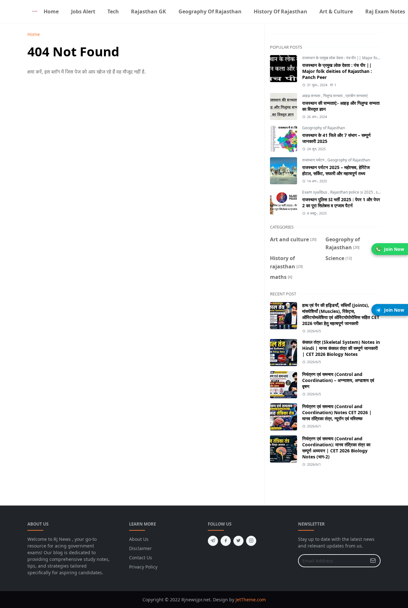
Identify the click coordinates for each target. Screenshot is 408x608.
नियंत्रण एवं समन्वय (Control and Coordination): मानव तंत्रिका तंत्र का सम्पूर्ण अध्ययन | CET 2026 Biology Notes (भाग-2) (336, 447)
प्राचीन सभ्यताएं (357, 95)
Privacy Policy (143, 567)
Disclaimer (140, 548)
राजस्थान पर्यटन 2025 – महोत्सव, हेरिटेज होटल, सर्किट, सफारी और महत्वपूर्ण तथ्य (336, 170)
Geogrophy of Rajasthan (323, 128)
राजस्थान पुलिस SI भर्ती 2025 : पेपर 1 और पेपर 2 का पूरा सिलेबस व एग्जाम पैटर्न (341, 202)
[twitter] (238, 541)
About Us (139, 539)
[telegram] (213, 541)
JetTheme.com (251, 600)
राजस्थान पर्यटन (313, 160)
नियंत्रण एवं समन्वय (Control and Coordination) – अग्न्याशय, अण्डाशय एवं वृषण (338, 380)
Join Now (394, 249)
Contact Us (140, 558)
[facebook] (226, 541)
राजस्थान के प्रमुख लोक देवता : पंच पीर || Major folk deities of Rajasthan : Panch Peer (337, 71)
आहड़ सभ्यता (311, 95)
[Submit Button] (373, 561)
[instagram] (251, 541)
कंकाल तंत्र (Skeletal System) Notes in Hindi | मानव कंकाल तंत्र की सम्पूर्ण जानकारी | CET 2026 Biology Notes (341, 348)
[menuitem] (51, 11)
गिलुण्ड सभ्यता (333, 95)
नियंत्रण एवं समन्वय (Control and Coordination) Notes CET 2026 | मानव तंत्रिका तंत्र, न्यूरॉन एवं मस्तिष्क (337, 412)
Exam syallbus (315, 192)
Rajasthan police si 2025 (352, 192)
